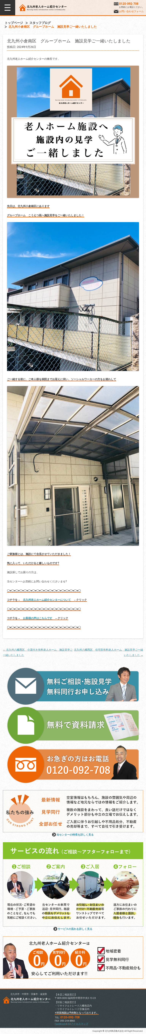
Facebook (60, 1023)
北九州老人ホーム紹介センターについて (47, 599)
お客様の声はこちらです (37, 618)
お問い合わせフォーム (131, 11)
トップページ (14, 23)
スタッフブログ (40, 23)
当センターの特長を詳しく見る (75, 834)
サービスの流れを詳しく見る (75, 928)
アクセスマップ (79, 1023)
